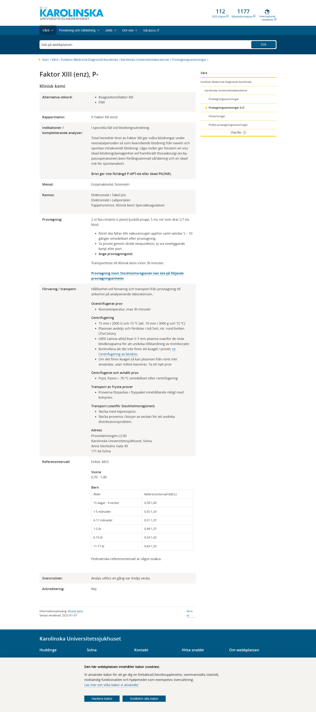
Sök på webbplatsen (56, 44)
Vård (55, 60)
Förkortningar (217, 116)
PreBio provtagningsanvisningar (228, 125)
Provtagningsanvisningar (189, 60)
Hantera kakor (102, 698)
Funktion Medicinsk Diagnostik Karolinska (89, 60)
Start (45, 60)
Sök (263, 44)
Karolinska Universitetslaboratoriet (145, 60)
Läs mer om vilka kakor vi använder (111, 685)
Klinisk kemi (75, 611)
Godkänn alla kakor (144, 698)
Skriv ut (190, 613)
